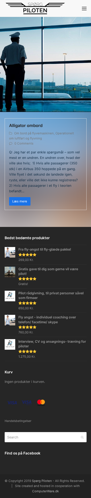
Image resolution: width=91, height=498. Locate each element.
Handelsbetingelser (18, 421)
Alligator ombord (26, 125)
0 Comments (23, 143)
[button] (84, 8)
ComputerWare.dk (45, 491)
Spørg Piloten (42, 481)
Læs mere (19, 201)
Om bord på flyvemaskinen (34, 133)
